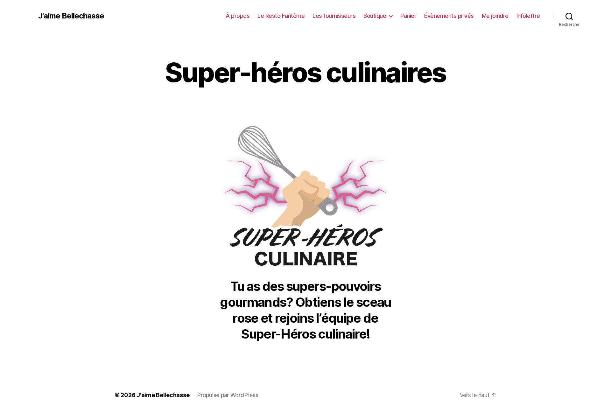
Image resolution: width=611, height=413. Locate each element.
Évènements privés (449, 15)
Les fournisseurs (334, 15)
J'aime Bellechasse (71, 16)
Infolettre (528, 15)
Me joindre (495, 15)
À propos (237, 15)
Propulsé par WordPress (227, 395)
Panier (408, 15)
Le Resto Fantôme (281, 15)
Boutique (374, 15)
